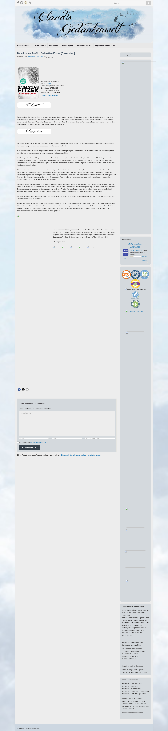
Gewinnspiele (67, 45)
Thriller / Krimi (39, 56)
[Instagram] (21, 2)
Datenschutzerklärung (38, 442)
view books (144, 260)
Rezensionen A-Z (84, 45)
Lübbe (48, 83)
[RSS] (30, 2)
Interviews (53, 45)
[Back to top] (163, 726)
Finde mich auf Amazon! (49, 95)
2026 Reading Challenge (135, 245)
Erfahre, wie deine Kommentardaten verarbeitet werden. (81, 455)
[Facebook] (18, 2)
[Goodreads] (25, 2)
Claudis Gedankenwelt (136, 250)
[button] (19, 389)
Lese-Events (39, 45)
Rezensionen (23, 45)
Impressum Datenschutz (105, 45)
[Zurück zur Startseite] (84, 24)
